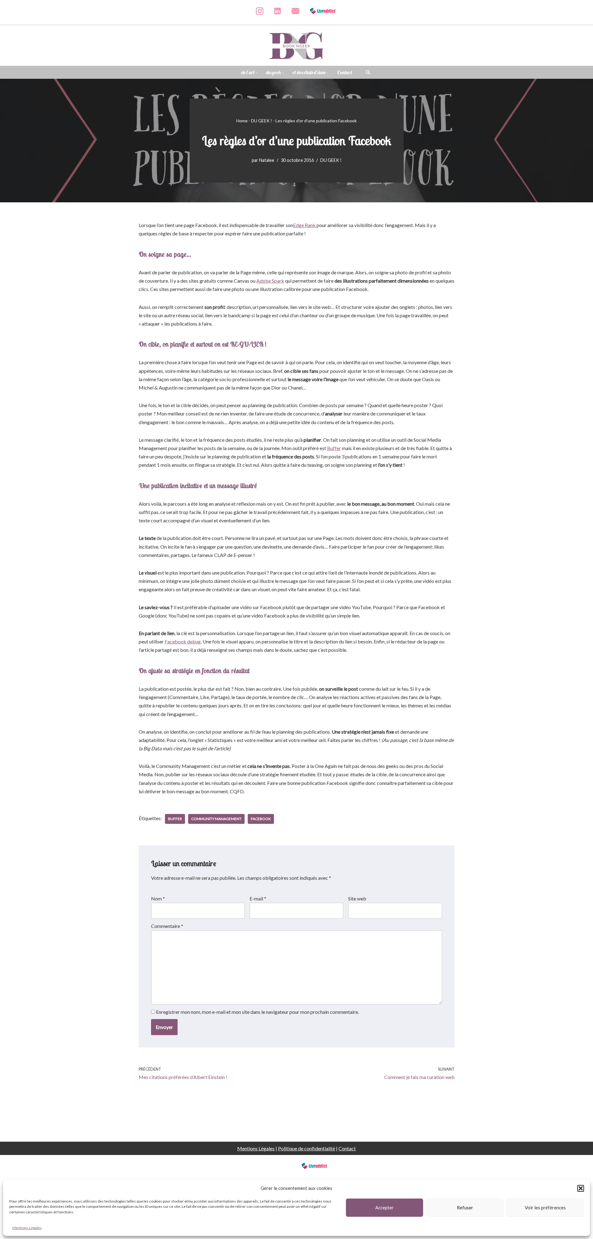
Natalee (266, 160)
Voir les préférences (545, 1207)
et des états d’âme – (310, 72)
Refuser (465, 1207)
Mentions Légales (27, 1227)
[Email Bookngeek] (295, 17)
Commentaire (167, 926)
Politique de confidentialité (306, 1148)
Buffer (334, 448)
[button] (581, 1188)
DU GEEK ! (261, 120)
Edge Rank (305, 225)
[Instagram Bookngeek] (259, 17)
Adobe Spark (270, 281)
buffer (175, 818)
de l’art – (249, 72)
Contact (344, 72)
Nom (158, 898)
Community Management (216, 818)
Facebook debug (183, 641)
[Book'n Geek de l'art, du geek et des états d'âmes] (296, 45)
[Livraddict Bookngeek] (323, 17)
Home (242, 120)
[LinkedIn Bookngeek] (277, 17)
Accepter (384, 1207)
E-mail (258, 898)
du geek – (275, 72)
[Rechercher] (368, 72)
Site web (357, 898)
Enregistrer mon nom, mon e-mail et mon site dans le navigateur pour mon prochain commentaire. (257, 1012)
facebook (261, 818)
